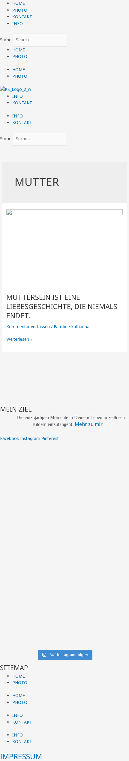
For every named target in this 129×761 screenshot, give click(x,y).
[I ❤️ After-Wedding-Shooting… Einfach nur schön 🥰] (64, 588)
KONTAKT (22, 16)
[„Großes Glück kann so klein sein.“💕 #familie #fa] (64, 568)
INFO (17, 23)
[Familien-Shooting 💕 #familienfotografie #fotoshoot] (64, 505)
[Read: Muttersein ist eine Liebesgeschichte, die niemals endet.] (64, 247)
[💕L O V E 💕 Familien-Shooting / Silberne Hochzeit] (64, 631)
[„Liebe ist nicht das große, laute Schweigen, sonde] (64, 489)
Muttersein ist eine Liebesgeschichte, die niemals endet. (61, 306)
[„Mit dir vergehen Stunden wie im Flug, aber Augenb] (64, 462)
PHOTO (19, 10)
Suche (5, 39)
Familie (61, 326)
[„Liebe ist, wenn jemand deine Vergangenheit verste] (64, 525)
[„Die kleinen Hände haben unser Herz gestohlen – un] (64, 548)
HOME (18, 3)
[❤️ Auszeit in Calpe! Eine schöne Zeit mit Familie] (64, 608)
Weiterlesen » (19, 339)
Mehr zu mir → (92, 424)
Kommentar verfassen (28, 326)
